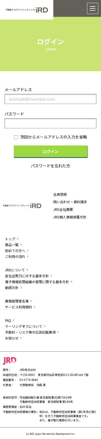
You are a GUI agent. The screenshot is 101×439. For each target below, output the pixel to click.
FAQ (8, 320)
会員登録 (60, 194)
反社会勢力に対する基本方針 (27, 275)
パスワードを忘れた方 (50, 165)
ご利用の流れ (15, 256)
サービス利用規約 (18, 306)
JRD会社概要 (63, 209)
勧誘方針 (12, 287)
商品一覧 (12, 244)
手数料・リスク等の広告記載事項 (30, 332)
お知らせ (12, 338)
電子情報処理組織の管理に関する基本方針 (37, 281)
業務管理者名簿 (17, 301)
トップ (10, 238)
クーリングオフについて (23, 326)
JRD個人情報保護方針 (69, 216)
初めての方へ (15, 250)
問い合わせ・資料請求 (70, 201)
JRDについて (15, 269)
